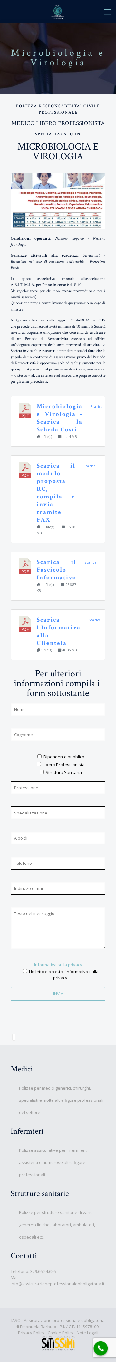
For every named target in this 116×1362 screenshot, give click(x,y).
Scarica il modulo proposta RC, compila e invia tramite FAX (56, 493)
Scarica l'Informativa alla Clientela (59, 631)
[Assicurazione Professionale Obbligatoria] (58, 11)
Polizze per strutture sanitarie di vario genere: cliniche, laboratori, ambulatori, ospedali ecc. (57, 1224)
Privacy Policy (31, 1333)
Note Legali (87, 1333)
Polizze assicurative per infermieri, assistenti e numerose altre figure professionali (53, 1162)
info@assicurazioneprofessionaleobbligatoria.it (57, 1284)
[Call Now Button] (101, 1348)
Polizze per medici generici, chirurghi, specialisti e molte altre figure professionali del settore (61, 1100)
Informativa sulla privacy (58, 965)
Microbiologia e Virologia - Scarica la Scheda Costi (59, 418)
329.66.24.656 (43, 1271)
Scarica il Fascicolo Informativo (56, 570)
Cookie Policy (60, 1333)
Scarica (97, 406)
